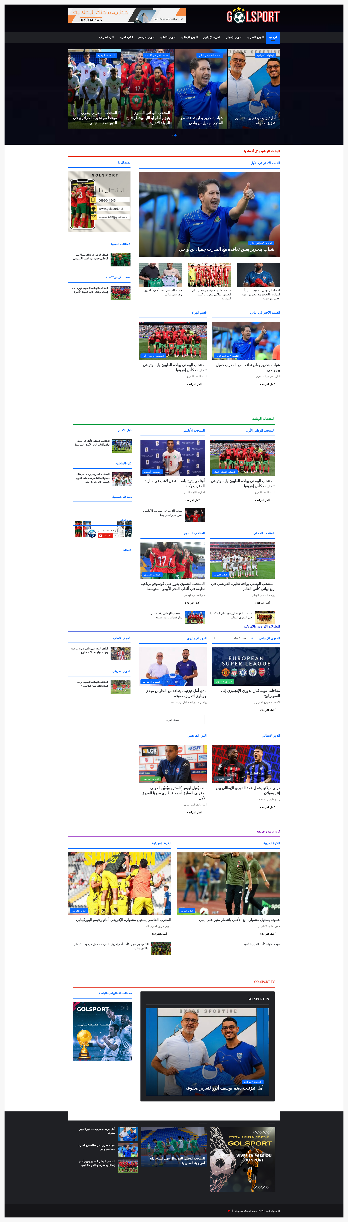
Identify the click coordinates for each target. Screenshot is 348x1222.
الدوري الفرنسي (146, 37)
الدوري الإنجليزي (211, 37)
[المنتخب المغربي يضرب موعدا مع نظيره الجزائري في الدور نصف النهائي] (94, 89)
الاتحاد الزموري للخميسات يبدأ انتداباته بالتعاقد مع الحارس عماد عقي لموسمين (260, 294)
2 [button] (172, 135)
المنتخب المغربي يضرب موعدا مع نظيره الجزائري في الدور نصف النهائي (95, 118)
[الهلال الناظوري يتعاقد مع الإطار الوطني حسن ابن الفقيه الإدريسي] (120, 259)
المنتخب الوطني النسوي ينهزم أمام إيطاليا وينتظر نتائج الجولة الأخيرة (148, 118)
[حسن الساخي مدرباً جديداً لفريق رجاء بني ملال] (160, 275)
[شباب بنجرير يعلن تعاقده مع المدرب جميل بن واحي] (201, 89)
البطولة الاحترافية (265, 55)
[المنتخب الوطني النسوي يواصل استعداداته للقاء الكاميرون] (120, 687)
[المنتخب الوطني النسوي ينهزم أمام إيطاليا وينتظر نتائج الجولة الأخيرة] (147, 89)
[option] (254, 89)
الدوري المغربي (255, 37)
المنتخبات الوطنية (106, 55)
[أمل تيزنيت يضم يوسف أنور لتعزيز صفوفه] (254, 89)
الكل (252, 638)
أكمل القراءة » (268, 384)
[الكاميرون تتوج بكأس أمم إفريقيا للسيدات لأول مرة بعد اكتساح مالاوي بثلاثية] (161, 948)
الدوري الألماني (168, 37)
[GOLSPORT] (253, 15)
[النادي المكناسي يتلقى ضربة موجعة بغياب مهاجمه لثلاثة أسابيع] (120, 653)
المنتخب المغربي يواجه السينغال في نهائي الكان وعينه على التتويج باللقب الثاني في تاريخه (93, 478)
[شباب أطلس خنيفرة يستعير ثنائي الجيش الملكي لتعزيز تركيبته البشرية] (209, 275)
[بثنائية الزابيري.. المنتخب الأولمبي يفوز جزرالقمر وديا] (195, 515)
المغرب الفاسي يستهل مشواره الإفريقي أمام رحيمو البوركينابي (123, 919)
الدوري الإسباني (233, 37)
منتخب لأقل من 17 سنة (156, 55)
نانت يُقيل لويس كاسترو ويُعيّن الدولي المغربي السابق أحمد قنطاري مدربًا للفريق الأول (174, 793)
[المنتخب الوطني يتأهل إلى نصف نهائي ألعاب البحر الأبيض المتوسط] (122, 446)
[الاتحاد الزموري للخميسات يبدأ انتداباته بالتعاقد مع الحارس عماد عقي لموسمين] (258, 275)
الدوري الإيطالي (189, 37)
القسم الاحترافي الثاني (209, 55)
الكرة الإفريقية (106, 37)
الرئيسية (273, 37)
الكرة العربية (126, 37)
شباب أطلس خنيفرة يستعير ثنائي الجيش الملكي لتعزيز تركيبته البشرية (211, 294)
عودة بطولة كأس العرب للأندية (261, 944)
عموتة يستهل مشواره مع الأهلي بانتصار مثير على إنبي (239, 919)
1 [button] (175, 135)
